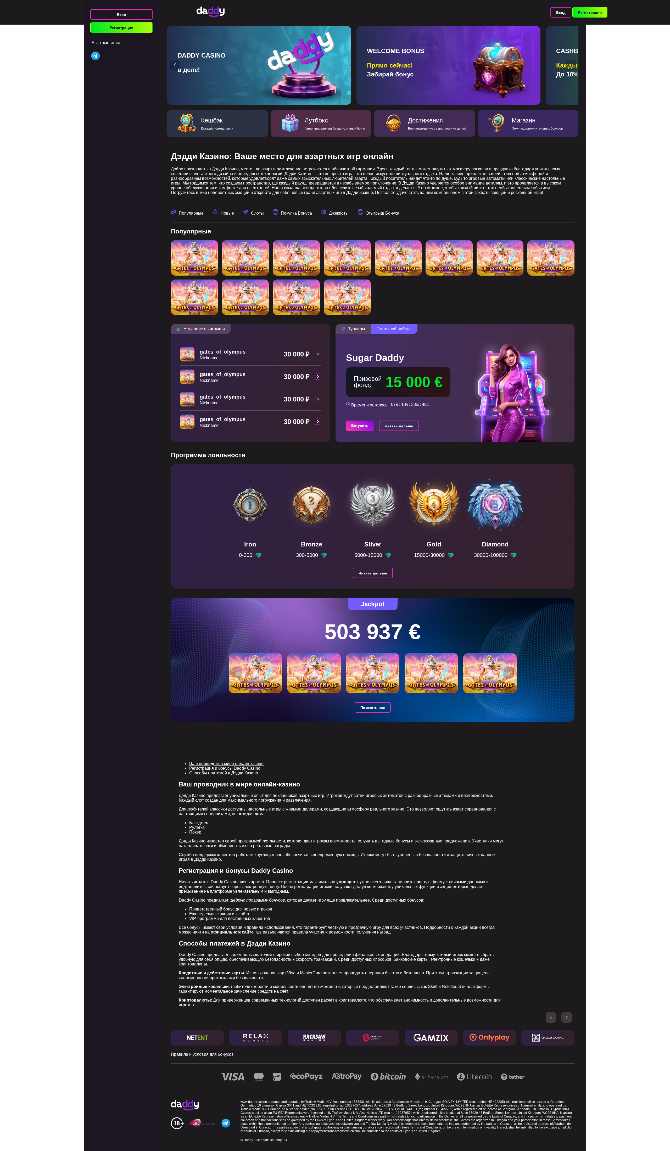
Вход (121, 15)
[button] (175, 65)
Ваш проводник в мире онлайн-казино (226, 763)
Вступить (359, 425)
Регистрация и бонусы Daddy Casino (224, 768)
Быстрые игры (106, 43)
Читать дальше (399, 426)
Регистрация (121, 28)
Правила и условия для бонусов (202, 1054)
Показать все (372, 708)
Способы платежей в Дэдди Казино (223, 773)
